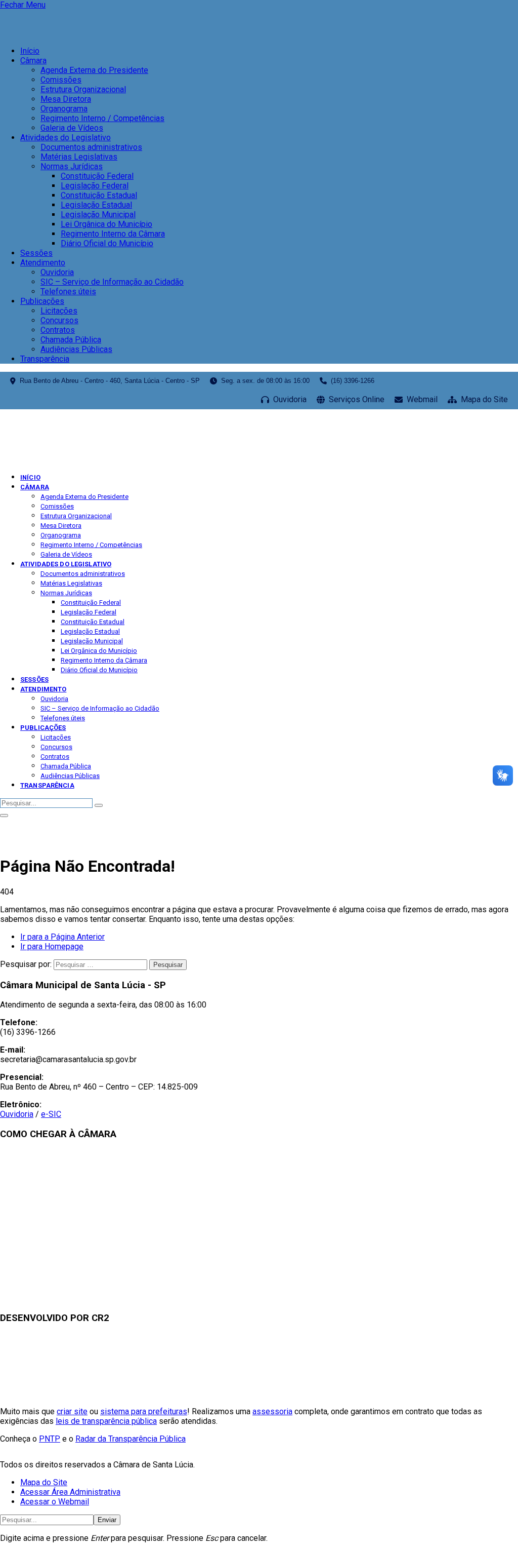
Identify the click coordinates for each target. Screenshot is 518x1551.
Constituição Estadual (99, 195)
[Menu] (4, 815)
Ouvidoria (57, 272)
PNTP (49, 1439)
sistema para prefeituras (143, 1411)
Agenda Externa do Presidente (94, 70)
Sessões (36, 253)
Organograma (64, 108)
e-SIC (51, 1114)
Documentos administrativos (91, 147)
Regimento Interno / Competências (102, 118)
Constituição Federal (97, 176)
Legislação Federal (94, 185)
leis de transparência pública (106, 1421)
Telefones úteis (68, 291)
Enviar (107, 1520)
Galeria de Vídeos (71, 128)
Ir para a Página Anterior (62, 937)
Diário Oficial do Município (107, 243)
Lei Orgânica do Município (106, 224)
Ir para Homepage (51, 946)
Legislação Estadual (96, 205)
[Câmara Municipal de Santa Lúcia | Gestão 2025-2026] (71, 459)
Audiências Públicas (76, 349)
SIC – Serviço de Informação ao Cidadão (112, 282)
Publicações (42, 301)
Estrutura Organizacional (83, 89)
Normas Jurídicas (71, 166)
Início (29, 51)
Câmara (33, 60)
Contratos (57, 330)
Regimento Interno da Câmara (113, 234)
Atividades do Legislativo (65, 137)
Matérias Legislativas (78, 157)
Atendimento (42, 262)
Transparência (44, 359)
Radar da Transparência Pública (130, 1439)
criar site (72, 1411)
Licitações (58, 311)
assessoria (272, 1411)
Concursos (59, 320)
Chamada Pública (70, 339)
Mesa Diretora (65, 99)
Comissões (60, 80)
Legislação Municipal (98, 214)
